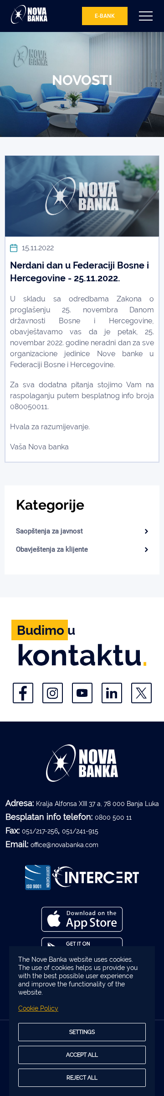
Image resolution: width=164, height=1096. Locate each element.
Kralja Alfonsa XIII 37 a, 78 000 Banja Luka (97, 803)
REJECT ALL (82, 1078)
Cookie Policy (38, 1008)
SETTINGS (82, 1032)
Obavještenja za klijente (52, 549)
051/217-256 (40, 831)
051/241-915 (80, 831)
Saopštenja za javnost (49, 531)
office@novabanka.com (64, 844)
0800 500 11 (113, 817)
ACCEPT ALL (82, 1055)
